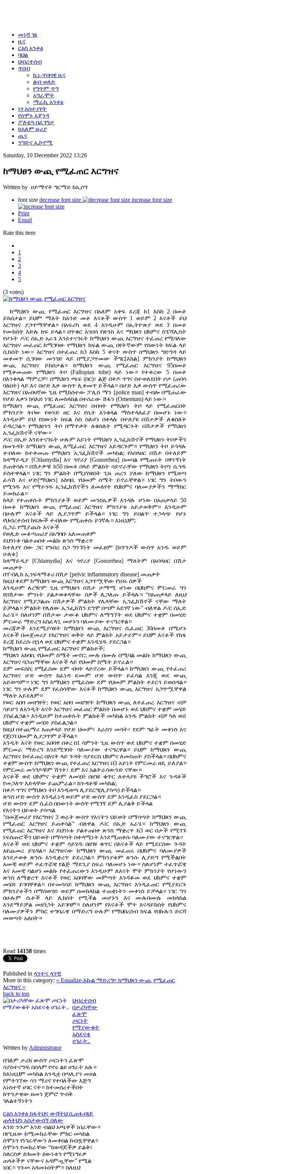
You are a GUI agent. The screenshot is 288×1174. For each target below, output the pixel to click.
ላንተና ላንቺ (47, 973)
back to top (16, 994)
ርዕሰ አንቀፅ (16, 1113)
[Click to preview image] (44, 298)
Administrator (45, 1047)
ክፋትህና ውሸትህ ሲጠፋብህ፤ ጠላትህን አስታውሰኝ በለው (48, 1116)
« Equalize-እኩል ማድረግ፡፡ (87, 980)
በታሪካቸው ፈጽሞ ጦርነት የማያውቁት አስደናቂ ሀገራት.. (85, 1024)
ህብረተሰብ (84, 1000)
